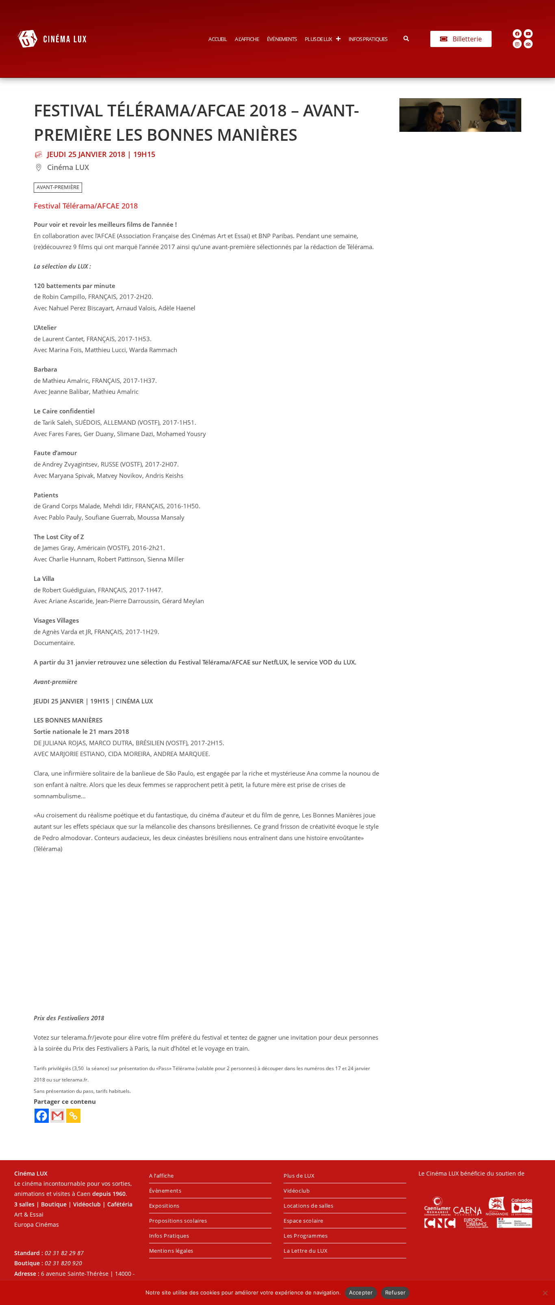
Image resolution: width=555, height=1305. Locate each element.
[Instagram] (517, 43)
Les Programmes (305, 1235)
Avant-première (58, 187)
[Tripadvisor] (528, 43)
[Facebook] (517, 33)
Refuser (395, 1292)
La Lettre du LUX (306, 1250)
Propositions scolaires (178, 1220)
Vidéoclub (297, 1190)
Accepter (361, 1292)
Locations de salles (308, 1205)
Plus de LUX (318, 39)
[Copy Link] (73, 1116)
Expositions (164, 1205)
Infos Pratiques (368, 39)
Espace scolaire (303, 1220)
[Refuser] (545, 1293)
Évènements (165, 1190)
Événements (282, 39)
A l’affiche (247, 39)
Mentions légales (171, 1250)
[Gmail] (57, 1116)
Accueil (217, 39)
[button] (406, 38)
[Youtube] (528, 33)
